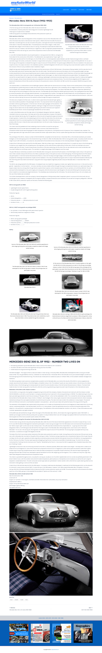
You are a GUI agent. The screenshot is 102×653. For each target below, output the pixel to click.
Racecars (11, 18)
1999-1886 (89, 9)
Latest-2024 (66, 9)
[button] (30, 241)
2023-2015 (73, 9)
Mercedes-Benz (18, 18)
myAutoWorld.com (55, 649)
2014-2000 (81, 9)
